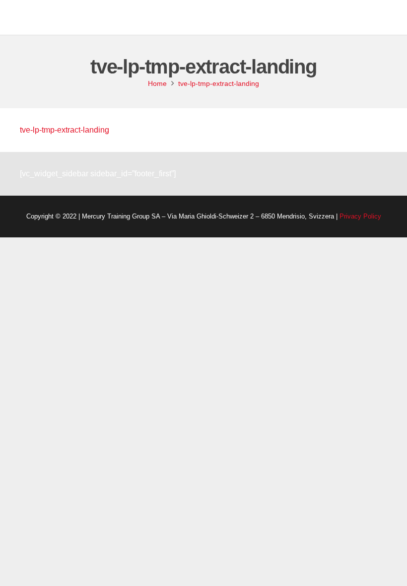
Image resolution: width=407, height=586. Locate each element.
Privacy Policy (360, 216)
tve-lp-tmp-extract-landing (64, 130)
